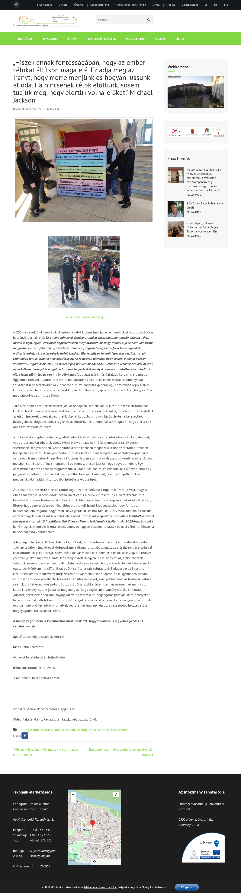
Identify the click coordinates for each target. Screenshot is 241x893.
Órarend (79, 5)
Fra (226, 5)
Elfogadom (187, 887)
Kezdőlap (25, 39)
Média (179, 39)
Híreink (72, 39)
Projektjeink (135, 39)
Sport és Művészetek (113, 729)
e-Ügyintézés (44, 5)
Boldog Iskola (28, 729)
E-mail (156, 5)
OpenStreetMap (108, 861)
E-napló (63, 5)
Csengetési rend (99, 5)
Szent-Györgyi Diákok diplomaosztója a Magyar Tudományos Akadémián (203, 227)
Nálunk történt (64, 729)
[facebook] (16, 4)
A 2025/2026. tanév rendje (131, 5)
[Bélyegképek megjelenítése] (84, 317)
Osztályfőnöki (87, 729)
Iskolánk (50, 39)
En (206, 5)
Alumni (160, 39)
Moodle (170, 5)
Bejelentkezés (190, 5)
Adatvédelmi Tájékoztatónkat (100, 887)
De (215, 5)
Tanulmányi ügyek (102, 39)
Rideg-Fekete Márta (27, 108)
